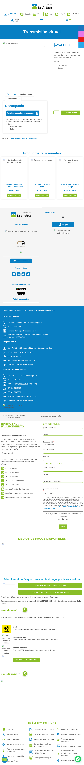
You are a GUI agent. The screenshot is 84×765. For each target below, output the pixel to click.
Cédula (45, 435)
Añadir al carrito (70, 113)
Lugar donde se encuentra (52, 481)
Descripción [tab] (11, 94)
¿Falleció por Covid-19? (51, 489)
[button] (41, 20)
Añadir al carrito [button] (14, 195)
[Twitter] (28, 274)
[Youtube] (23, 274)
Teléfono (46, 456)
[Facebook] (14, 274)
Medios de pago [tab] (26, 94)
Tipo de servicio (48, 442)
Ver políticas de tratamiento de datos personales (62, 507)
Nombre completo (49, 427)
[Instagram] (18, 274)
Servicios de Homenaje (18, 139)
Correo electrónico (49, 449)
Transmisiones (33, 139)
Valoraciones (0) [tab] (13, 99)
